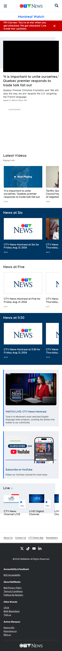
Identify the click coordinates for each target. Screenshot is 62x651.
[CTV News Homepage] (31, 6)
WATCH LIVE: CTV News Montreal (26, 411)
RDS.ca (7, 634)
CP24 (6, 607)
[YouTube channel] (34, 548)
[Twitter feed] (22, 548)
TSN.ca (7, 615)
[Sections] (5, 6)
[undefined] (23, 184)
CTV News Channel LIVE (12, 513)
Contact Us (20, 537)
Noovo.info (9, 627)
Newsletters (52, 537)
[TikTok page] (28, 548)
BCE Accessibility (12, 575)
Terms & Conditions (13, 591)
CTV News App (35, 537)
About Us (8, 537)
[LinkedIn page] (40, 548)
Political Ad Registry (13, 595)
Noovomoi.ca (10, 631)
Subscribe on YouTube (19, 469)
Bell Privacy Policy (13, 587)
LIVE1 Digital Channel (36, 513)
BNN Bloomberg (12, 611)
